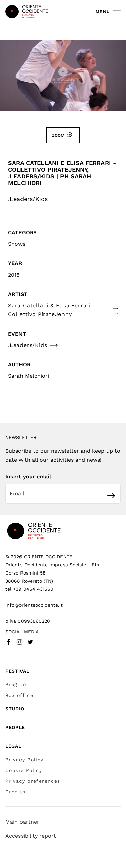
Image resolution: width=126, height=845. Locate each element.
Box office (19, 695)
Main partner (22, 822)
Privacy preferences (32, 781)
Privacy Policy (24, 759)
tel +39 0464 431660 (29, 589)
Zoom (58, 135)
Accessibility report (30, 836)
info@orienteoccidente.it (34, 605)
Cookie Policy (23, 770)
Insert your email (28, 476)
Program (16, 684)
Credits (15, 791)
